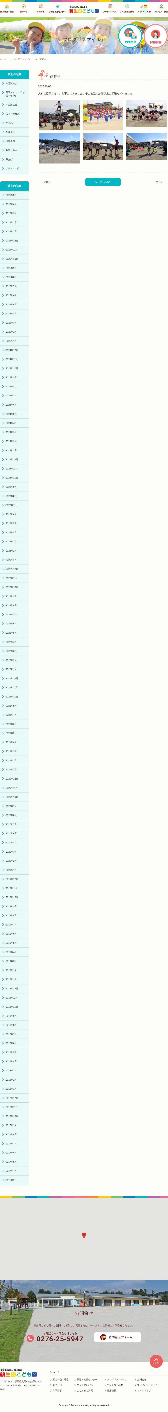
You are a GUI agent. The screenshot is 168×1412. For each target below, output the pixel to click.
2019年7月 (11, 924)
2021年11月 (12, 687)
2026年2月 (11, 222)
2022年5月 (11, 632)
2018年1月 (11, 1088)
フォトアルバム (85, 1385)
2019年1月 (11, 979)
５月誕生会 (11, 83)
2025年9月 (11, 268)
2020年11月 (12, 788)
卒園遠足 (10, 132)
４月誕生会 (11, 104)
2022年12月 (12, 569)
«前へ (47, 182)
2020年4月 (11, 842)
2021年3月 (11, 751)
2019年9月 (11, 906)
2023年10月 (12, 477)
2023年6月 (11, 514)
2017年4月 (11, 1171)
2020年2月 (11, 860)
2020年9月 (11, 806)
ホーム (56, 1372)
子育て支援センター (87, 1379)
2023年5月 (11, 523)
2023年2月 (11, 550)
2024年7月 (11, 395)
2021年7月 (11, 715)
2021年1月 (11, 769)
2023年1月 (11, 560)
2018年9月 (11, 1016)
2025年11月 (12, 249)
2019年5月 (11, 943)
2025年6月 (11, 295)
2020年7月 (11, 824)
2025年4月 (11, 313)
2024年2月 (11, 441)
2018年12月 (12, 988)
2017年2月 (11, 1180)
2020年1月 (11, 870)
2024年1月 (11, 450)
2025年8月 (11, 277)
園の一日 (57, 1385)
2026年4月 (11, 204)
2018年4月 (11, 1061)
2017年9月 (11, 1125)
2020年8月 (11, 815)
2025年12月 (12, 240)
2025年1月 (11, 341)
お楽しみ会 (11, 150)
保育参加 (10, 141)
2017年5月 (11, 1162)
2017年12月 (12, 1098)
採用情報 (111, 1390)
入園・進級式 (13, 113)
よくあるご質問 (85, 1390)
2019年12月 (12, 879)
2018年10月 (12, 1006)
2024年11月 (12, 359)
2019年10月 (12, 897)
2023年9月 (11, 487)
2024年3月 (11, 432)
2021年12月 (12, 678)
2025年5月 (11, 304)
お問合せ (141, 1379)
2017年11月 (12, 1107)
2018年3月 (11, 1070)
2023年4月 (11, 532)
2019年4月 (11, 952)
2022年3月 (11, 651)
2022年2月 (11, 660)
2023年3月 (11, 541)
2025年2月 (11, 331)
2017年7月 (11, 1143)
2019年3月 (11, 961)
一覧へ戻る (104, 182)
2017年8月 (11, 1134)
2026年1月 (11, 231)
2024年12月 (12, 350)
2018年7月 (11, 1034)
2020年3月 (11, 851)
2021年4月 (11, 742)
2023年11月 (12, 468)
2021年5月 (11, 733)
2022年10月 (12, 587)
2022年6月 (11, 623)
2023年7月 (11, 505)
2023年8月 (11, 496)
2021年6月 (11, 724)
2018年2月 (11, 1079)
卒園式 (9, 122)
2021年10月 (12, 696)
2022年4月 (11, 642)
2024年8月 (11, 386)
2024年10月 (12, 368)
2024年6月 (11, 404)
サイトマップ (144, 1390)
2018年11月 (12, 997)
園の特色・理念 (61, 1379)
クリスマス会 (13, 168)
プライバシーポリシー (148, 1385)
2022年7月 (11, 614)
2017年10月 (12, 1116)
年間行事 (57, 1390)
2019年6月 (11, 934)
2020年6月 (11, 833)
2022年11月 (12, 578)
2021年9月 (11, 706)
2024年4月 (11, 423)
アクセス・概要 (115, 1385)
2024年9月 (11, 377)
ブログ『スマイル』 (117, 1379)
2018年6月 (11, 1043)
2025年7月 (11, 286)
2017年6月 (11, 1152)
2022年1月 (11, 669)
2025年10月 (12, 259)
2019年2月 (11, 970)
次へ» (158, 182)
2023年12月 (12, 459)
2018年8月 (11, 1025)
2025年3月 (11, 322)
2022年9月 (11, 596)
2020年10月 (12, 797)
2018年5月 (11, 1052)
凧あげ (9, 159)
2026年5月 (11, 195)
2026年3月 (11, 213)
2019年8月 (11, 915)
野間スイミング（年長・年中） (16, 94)
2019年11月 (12, 888)
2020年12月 (12, 778)
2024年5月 (11, 414)
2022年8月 (11, 605)
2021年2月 (11, 760)
